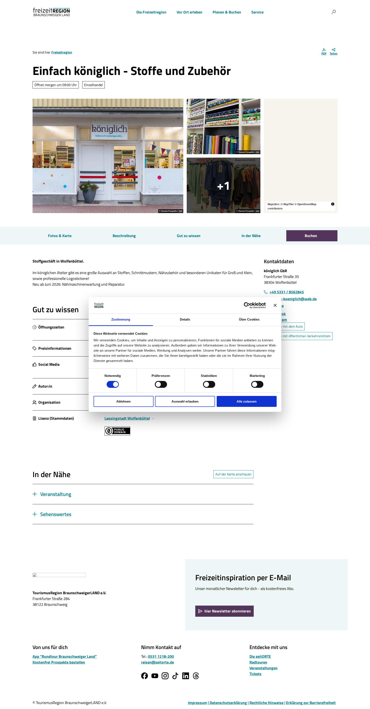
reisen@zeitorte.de (157, 662)
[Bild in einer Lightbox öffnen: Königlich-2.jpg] (108, 156)
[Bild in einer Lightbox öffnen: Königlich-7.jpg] (223, 185)
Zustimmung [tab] (120, 319)
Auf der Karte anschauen (233, 474)
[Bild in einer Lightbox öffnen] (59, 579)
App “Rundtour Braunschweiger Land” (65, 656)
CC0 (180, 211)
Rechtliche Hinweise (266, 703)
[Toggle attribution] (332, 204)
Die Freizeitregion (151, 12)
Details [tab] (185, 319)
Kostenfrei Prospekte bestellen (59, 662)
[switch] (161, 384)
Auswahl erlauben (185, 401)
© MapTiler (287, 204)
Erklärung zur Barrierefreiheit (311, 703)
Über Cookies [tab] (249, 319)
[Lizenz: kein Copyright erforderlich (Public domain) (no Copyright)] (117, 434)
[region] (300, 156)
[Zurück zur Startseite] (51, 12)
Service (257, 12)
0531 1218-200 (161, 656)
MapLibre (273, 204)
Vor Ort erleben (189, 12)
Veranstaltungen (263, 668)
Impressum (197, 703)
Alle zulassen (247, 401)
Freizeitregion (61, 52)
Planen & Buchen (227, 12)
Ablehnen (123, 401)
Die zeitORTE (260, 656)
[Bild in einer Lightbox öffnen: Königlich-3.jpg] (223, 126)
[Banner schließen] (275, 305)
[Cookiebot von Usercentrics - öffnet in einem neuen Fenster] (247, 305)
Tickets (255, 674)
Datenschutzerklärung (228, 703)
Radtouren (258, 662)
